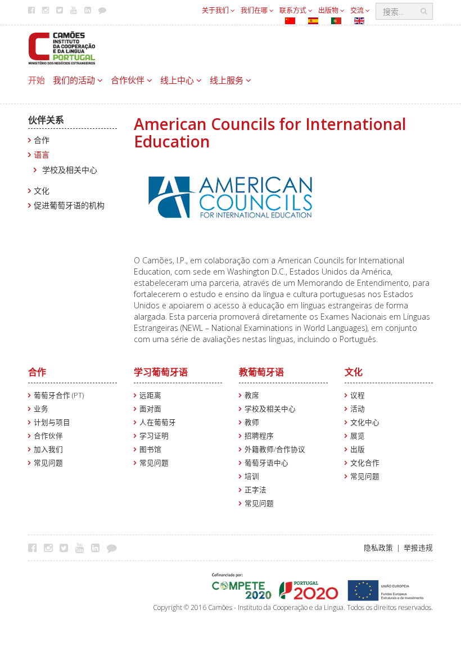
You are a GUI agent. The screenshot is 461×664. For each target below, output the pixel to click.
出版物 (329, 10)
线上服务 (228, 80)
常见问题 (48, 463)
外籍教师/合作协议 (275, 449)
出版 (357, 449)
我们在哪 (255, 10)
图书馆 (150, 449)
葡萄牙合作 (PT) (59, 395)
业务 (41, 409)
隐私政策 (378, 548)
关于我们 (216, 10)
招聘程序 (259, 436)
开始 (36, 80)
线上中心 (178, 80)
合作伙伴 (129, 80)
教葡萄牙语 (261, 372)
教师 (252, 422)
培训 (252, 476)
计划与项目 (52, 422)
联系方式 (293, 10)
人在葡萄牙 (157, 422)
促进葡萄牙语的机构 (69, 205)
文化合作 (364, 463)
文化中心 (364, 422)
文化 (41, 190)
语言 (41, 154)
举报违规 (418, 548)
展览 (357, 436)
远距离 (150, 395)
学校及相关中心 (69, 169)
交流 (357, 10)
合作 (41, 139)
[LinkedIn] (98, 547)
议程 (357, 395)
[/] (62, 47)
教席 (252, 395)
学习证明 (154, 436)
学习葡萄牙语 (161, 372)
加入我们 (48, 449)
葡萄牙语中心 (266, 463)
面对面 (150, 409)
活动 (357, 409)
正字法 (255, 490)
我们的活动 (75, 80)
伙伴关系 (46, 120)
